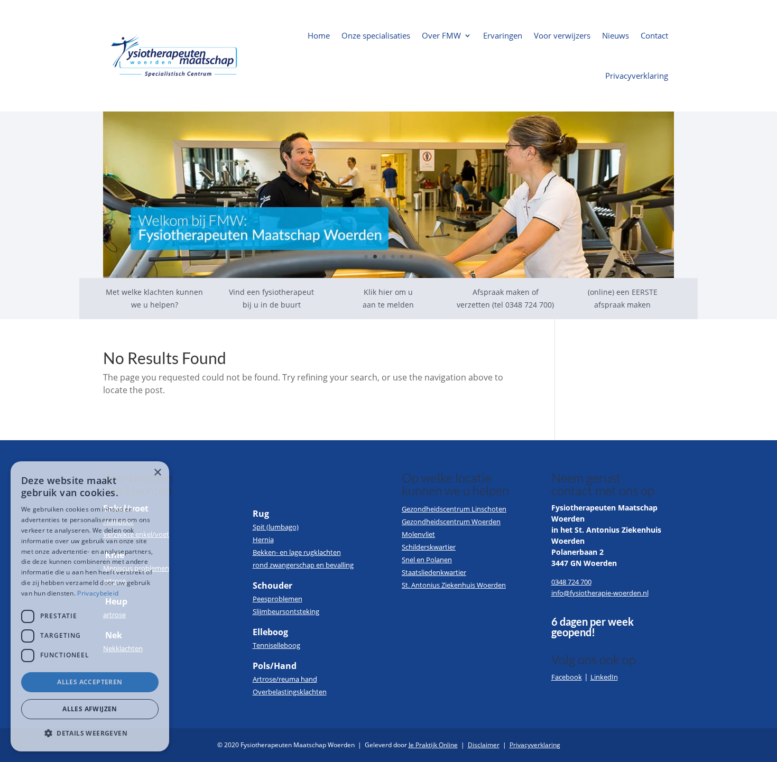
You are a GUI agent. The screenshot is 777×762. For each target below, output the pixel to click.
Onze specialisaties (375, 35)
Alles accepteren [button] (89, 681)
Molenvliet (418, 534)
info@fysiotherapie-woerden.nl (600, 593)
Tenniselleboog (276, 645)
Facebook (566, 677)
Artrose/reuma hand (285, 679)
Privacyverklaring (636, 75)
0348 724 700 (571, 582)
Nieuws (615, 35)
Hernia (263, 539)
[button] (90, 733)
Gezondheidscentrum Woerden (451, 521)
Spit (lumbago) (276, 527)
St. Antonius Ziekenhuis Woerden (454, 585)
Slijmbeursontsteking (286, 611)
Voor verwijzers (562, 35)
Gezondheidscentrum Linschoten (454, 509)
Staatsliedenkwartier (434, 572)
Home (319, 35)
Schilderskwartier (429, 547)
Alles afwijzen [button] (89, 708)
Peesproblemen (277, 598)
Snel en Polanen (427, 559)
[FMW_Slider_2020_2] (388, 275)
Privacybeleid (97, 593)
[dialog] (90, 606)
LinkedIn (604, 677)
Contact (654, 35)
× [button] (157, 473)
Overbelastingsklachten (290, 691)
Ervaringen (502, 35)
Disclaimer (484, 744)
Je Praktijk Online (433, 744)
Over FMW (441, 35)
